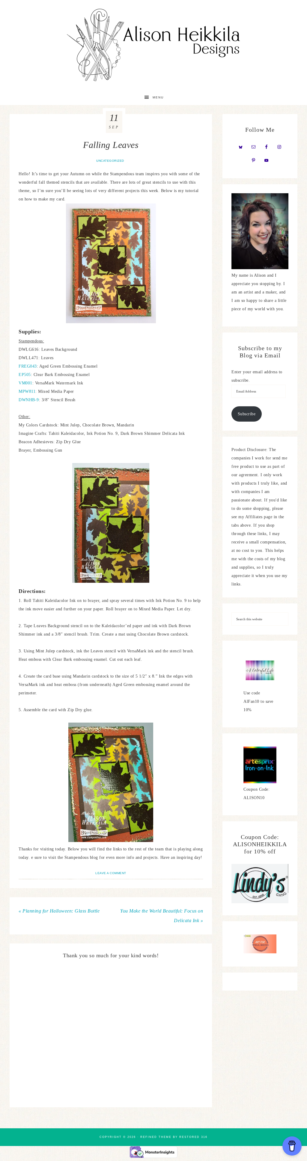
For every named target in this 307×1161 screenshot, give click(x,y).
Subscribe (247, 414)
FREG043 (28, 366)
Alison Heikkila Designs (153, 45)
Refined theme (155, 1136)
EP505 (25, 374)
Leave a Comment (110, 873)
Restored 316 (193, 1136)
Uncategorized (110, 160)
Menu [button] (158, 97)
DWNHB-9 (29, 400)
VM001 (25, 383)
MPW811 (27, 391)
